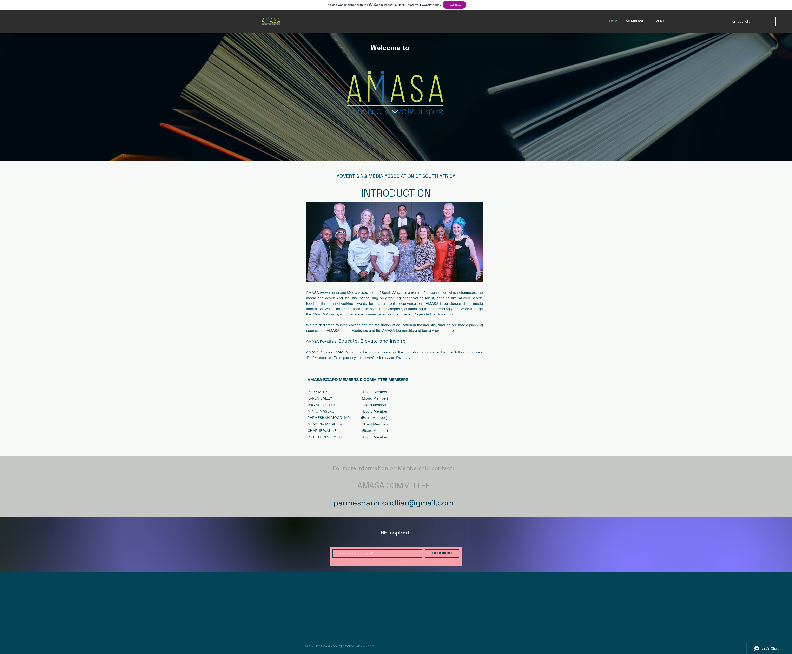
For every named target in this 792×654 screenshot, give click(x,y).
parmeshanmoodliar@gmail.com (393, 503)
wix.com (369, 646)
